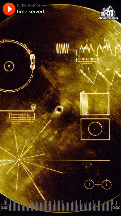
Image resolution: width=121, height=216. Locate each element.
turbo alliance (29, 5)
